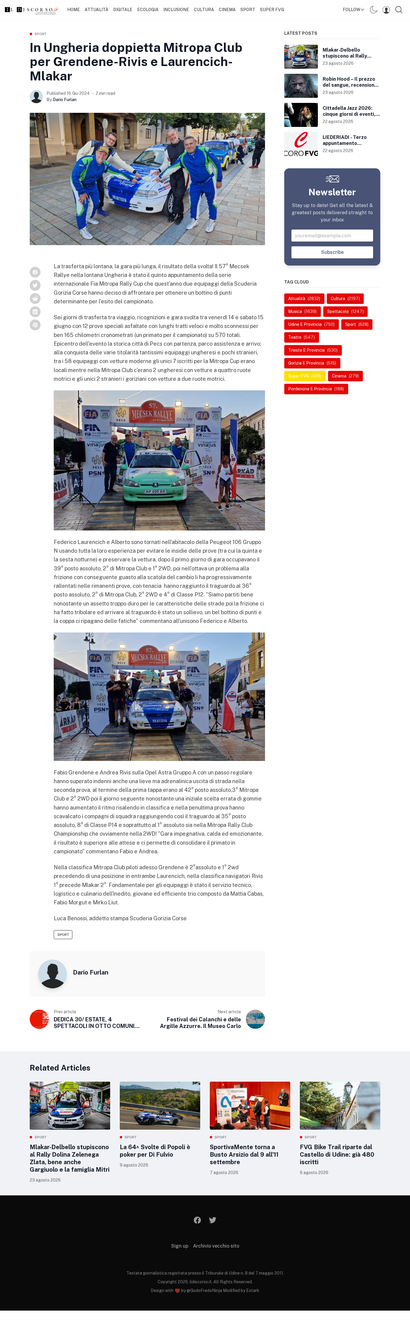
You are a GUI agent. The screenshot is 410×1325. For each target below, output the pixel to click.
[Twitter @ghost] (213, 1220)
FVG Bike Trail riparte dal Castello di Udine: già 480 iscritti (337, 1154)
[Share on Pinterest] (35, 325)
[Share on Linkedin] (35, 311)
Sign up (179, 1246)
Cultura (204, 9)
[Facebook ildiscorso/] (197, 1220)
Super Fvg (272, 9)
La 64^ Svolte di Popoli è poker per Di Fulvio (155, 1150)
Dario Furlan (65, 99)
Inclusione (176, 9)
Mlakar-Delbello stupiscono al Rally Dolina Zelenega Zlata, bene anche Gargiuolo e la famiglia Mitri (70, 1158)
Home (73, 9)
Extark (252, 1290)
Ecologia (147, 9)
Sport (247, 9)
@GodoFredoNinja (204, 1290)
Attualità (96, 9)
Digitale (122, 9)
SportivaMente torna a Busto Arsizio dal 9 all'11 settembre (244, 1154)
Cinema (227, 9)
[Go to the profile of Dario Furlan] (36, 96)
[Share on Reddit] (35, 298)
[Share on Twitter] (35, 285)
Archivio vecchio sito (216, 1246)
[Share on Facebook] (35, 272)
